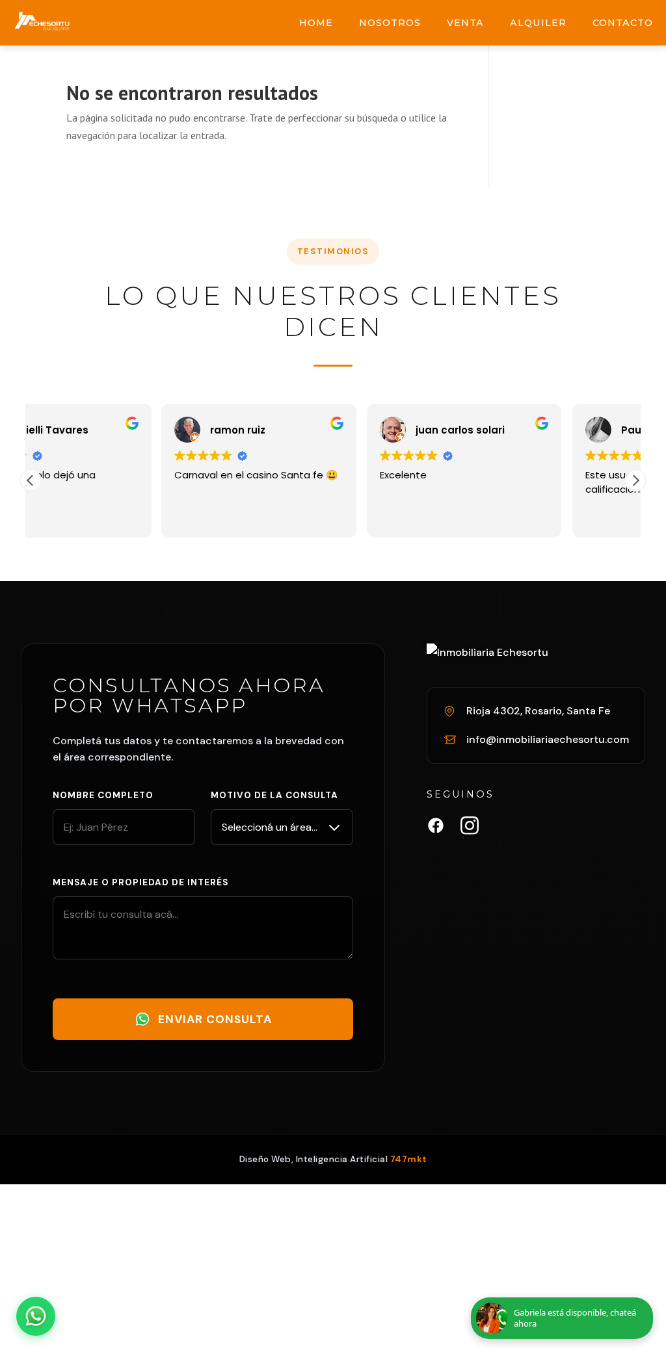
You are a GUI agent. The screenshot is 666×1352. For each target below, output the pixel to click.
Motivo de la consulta (274, 795)
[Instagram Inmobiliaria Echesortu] (469, 828)
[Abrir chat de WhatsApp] (35, 1316)
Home (316, 23)
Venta (465, 23)
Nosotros (390, 23)
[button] (635, 480)
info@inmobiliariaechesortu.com (547, 739)
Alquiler (538, 23)
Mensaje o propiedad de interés (140, 882)
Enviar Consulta (215, 1019)
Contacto (623, 23)
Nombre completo (103, 795)
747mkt (408, 1159)
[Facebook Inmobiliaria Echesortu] (436, 828)
